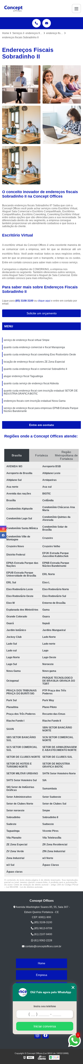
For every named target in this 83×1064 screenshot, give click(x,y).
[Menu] (76, 8)
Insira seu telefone (45, 1006)
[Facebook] (45, 1035)
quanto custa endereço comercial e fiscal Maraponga (34, 347)
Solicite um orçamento (42, 313)
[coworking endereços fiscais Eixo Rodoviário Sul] (62, 125)
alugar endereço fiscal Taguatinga (23, 376)
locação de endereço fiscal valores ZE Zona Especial (34, 361)
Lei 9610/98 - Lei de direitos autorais (24, 887)
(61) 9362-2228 (42, 940)
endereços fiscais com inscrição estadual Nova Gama (35, 400)
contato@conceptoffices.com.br (42, 946)
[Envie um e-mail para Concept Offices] (46, 23)
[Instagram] (37, 1035)
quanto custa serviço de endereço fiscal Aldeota (31, 383)
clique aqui (44, 300)
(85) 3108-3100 (24, 300)
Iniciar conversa (45, 1026)
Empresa (41, 975)
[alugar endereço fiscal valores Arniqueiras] (21, 84)
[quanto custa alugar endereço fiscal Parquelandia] (21, 165)
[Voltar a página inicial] (13, 8)
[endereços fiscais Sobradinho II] (62, 84)
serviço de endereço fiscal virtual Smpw (26, 340)
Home (41, 963)
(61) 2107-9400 (42, 934)
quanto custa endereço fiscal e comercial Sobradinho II (35, 368)
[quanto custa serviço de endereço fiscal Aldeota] (21, 125)
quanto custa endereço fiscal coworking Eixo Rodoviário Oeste (40, 354)
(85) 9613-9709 (42, 928)
